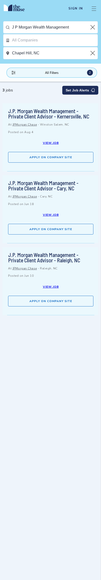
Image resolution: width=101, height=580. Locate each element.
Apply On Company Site (50, 157)
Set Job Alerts (77, 90)
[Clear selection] (93, 27)
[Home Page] (17, 8)
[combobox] (55, 27)
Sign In (75, 8)
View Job (51, 143)
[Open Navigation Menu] (94, 8)
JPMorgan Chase (25, 125)
